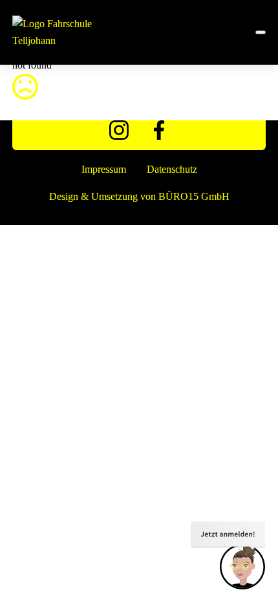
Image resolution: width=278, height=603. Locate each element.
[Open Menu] (260, 32)
